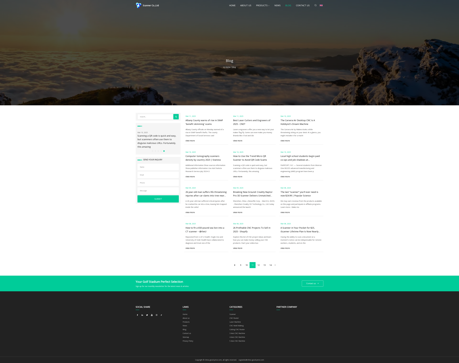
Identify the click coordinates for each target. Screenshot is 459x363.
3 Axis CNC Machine (237, 333)
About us (245, 5)
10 (247, 265)
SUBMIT (158, 199)
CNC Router (234, 318)
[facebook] (137, 315)
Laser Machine (235, 322)
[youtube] (152, 315)
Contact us (303, 5)
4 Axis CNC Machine (237, 337)
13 (264, 265)
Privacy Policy (188, 341)
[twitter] (147, 315)
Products (262, 5)
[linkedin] (142, 315)
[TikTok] (161, 315)
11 (252, 265)
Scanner (233, 314)
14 (270, 265)
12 (258, 265)
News (277, 5)
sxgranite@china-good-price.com (251, 360)
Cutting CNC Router (237, 329)
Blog (288, 5)
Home (232, 5)
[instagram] (156, 315)
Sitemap (186, 337)
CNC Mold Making (236, 325)
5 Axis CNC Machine (237, 341)
